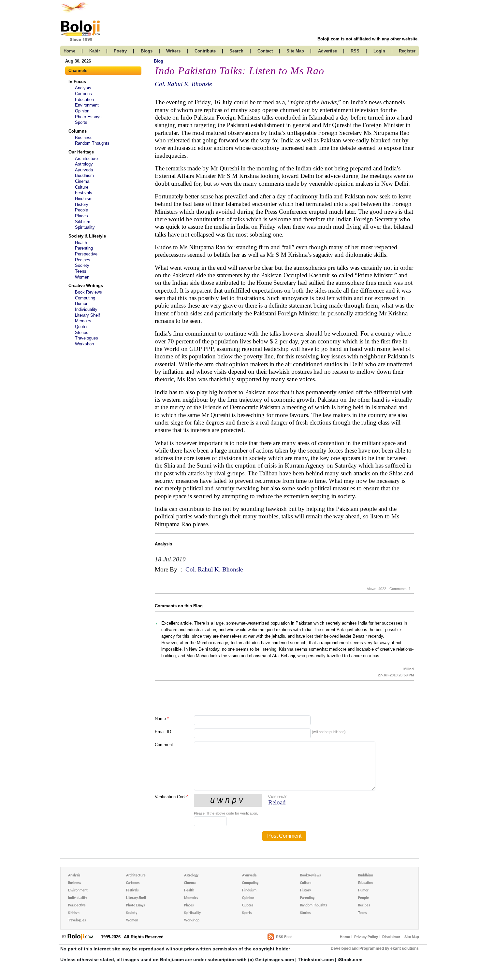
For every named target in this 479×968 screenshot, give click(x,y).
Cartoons (83, 93)
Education (84, 99)
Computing (85, 298)
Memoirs (83, 320)
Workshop (84, 343)
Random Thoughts (92, 143)
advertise (327, 51)
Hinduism (84, 198)
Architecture (86, 158)
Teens (80, 271)
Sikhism (82, 221)
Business (84, 137)
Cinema (82, 181)
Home (345, 937)
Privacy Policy (366, 937)
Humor (81, 303)
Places (81, 215)
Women (82, 277)
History (81, 204)
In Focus (77, 81)
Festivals (83, 192)
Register (407, 51)
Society (82, 265)
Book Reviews (88, 292)
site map (295, 51)
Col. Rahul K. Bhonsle (183, 83)
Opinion (82, 110)
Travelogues (86, 338)
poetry (120, 51)
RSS (355, 51)
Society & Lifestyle (87, 236)
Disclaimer (391, 937)
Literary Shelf (87, 315)
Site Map (411, 937)
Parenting (84, 248)
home (69, 51)
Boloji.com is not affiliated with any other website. (368, 38)
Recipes (82, 259)
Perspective (86, 254)
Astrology (84, 164)
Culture (81, 187)
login (379, 51)
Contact (265, 51)
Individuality (86, 309)
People (81, 210)
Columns (77, 131)
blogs (146, 51)
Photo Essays (88, 116)
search (236, 51)
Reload (277, 802)
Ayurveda (84, 169)
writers (173, 51)
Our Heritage (81, 152)
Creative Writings (85, 285)
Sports (81, 122)
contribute (205, 51)
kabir (94, 51)
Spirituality (85, 227)
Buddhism (84, 175)
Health (81, 242)
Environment (87, 105)
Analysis (83, 87)
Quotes (82, 326)
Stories (81, 332)
